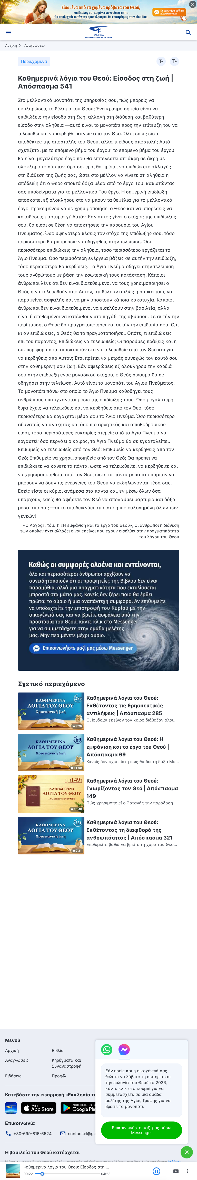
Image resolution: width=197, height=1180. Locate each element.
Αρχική (11, 45)
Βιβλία (58, 1050)
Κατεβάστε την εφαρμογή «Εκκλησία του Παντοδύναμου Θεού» (78, 1094)
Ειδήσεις (13, 1075)
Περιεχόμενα (34, 61)
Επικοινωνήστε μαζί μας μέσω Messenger (141, 1130)
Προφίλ (59, 1075)
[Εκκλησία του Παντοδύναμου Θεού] (98, 32)
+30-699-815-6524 (32, 1133)
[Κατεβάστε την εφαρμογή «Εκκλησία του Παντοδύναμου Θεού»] (11, 1107)
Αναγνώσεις (34, 45)
